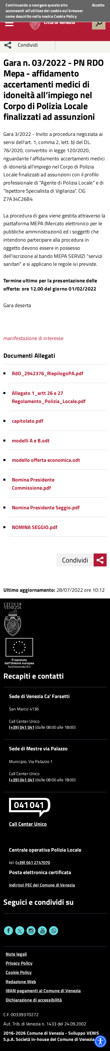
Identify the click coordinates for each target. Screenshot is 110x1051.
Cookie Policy (65, 16)
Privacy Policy (19, 963)
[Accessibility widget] (100, 1041)
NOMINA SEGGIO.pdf (34, 527)
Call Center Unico (28, 824)
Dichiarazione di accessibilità (34, 999)
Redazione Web (21, 981)
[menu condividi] (7, 45)
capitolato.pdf (27, 421)
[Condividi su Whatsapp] (53, 930)
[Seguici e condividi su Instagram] (31, 930)
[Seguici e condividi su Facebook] (8, 930)
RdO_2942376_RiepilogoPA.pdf (47, 373)
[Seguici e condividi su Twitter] (19, 930)
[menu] (9, 23)
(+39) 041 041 (21, 727)
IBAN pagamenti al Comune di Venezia (43, 990)
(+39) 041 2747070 (33, 862)
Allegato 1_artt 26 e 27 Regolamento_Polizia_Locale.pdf (48, 397)
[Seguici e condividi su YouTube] (42, 930)
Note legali (16, 954)
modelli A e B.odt (31, 440)
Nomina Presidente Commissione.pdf (33, 484)
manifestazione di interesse (33, 338)
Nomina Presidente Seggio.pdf (46, 507)
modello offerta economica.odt (46, 460)
